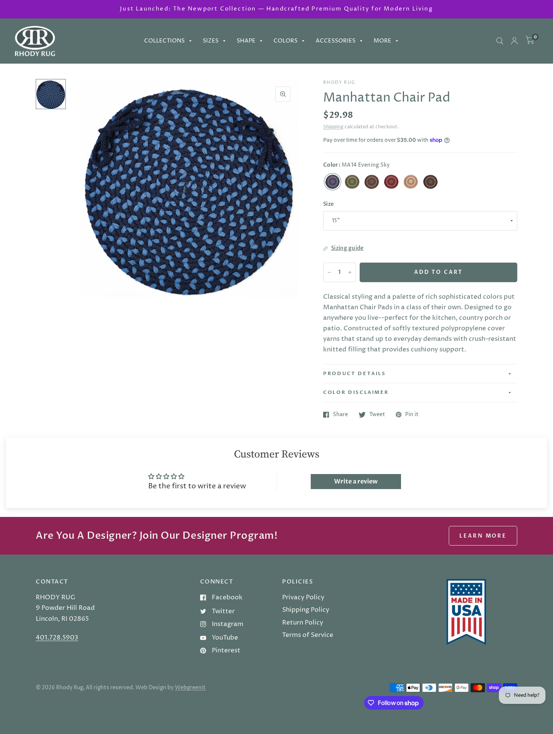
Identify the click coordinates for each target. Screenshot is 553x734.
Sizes (211, 41)
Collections (164, 41)
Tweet (377, 415)
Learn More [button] (483, 535)
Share (340, 415)
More (382, 41)
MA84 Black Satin (430, 181)
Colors (285, 41)
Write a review (356, 481)
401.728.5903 (57, 638)
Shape (246, 41)
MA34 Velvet (371, 181)
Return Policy (302, 623)
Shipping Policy (305, 610)
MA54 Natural (410, 181)
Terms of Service (307, 635)
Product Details (354, 373)
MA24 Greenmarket (352, 181)
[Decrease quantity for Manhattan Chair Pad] (329, 272)
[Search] (499, 41)
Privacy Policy (303, 597)
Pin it (412, 415)
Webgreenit (190, 687)
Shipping (333, 126)
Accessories (336, 41)
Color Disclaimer (356, 392)
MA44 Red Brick (391, 181)
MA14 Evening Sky (332, 181)
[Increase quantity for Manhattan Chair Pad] (350, 272)
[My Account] (514, 41)
